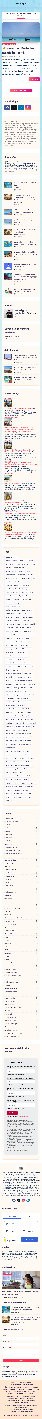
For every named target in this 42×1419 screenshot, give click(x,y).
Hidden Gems (9, 628)
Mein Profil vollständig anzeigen (23, 317)
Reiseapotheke (26, 716)
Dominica (8, 1391)
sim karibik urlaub (11, 748)
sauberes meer (22, 730)
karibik (28, 638)
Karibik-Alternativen (12, 656)
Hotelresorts (20, 628)
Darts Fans (18, 582)
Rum (34, 726)
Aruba (5, 1389)
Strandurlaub (25, 762)
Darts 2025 (9, 582)
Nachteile (32, 688)
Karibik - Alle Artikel (21, 1407)
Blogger (35, 1415)
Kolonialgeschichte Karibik (13, 673)
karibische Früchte (11, 663)
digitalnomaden (23, 596)
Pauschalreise (17, 702)
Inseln (7, 631)
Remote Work (32, 723)
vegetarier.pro (9, 491)
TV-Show (31, 783)
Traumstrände (26, 776)
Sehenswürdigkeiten (25, 744)
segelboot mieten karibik (23, 733)
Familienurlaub (10, 613)
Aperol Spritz (9, 564)
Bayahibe (21, 571)
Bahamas (12, 1389)
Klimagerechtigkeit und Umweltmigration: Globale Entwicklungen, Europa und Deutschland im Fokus (20, 464)
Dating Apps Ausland (12, 592)
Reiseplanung (29, 719)
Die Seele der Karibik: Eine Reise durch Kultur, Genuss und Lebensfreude (25, 185)
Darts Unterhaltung (21, 589)
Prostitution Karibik (24, 709)
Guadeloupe (10, 1396)
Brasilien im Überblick (12, 484)
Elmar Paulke (27, 599)
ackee (16, 557)
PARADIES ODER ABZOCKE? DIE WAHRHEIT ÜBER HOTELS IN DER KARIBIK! (25, 357)
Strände (15, 762)
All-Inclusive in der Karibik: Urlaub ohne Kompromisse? (24, 211)
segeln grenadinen (11, 740)
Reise (7, 716)
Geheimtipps (25, 620)
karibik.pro (21, 3)
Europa (18, 603)
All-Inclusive (29, 560)
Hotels (29, 628)
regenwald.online (10, 461)
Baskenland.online (10, 512)
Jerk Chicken (9, 638)
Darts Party (25, 585)
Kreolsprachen (20, 677)
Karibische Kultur (24, 663)
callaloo (30, 575)
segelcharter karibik (12, 737)
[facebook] (7, 107)
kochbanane (15, 670)
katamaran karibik (28, 666)
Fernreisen (9, 617)
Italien (25, 635)
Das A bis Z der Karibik (24, 1382)
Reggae (29, 712)
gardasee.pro (8, 398)
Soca (28, 751)
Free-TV (17, 617)
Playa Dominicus (10, 705)
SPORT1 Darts (31, 758)
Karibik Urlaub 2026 (22, 652)
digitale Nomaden (11, 596)
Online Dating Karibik (23, 698)
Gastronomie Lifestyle (12, 620)
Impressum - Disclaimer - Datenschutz (21, 1412)
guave (18, 624)
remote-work (9, 726)
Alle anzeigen (21, 18)
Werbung (28, 793)
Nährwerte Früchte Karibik (13, 691)
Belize (29, 571)
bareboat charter (19, 567)
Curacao (30, 1389)
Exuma (34, 1391)
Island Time (16, 635)
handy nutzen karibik (29, 624)
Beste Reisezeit (10, 575)
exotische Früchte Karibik (13, 606)
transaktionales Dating (12, 776)
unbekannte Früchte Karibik (14, 786)
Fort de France (21, 1394)
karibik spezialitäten (26, 649)
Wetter (8, 797)
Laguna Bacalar (21, 684)
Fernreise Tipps (22, 613)
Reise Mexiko (15, 716)
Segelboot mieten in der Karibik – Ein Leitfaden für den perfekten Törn (25, 232)
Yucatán (8, 801)
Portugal (20, 705)
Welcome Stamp (18, 793)
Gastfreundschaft (27, 617)
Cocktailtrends (25, 578)
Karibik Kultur (24, 645)
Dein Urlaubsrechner (28, 1400)
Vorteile (8, 793)
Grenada (31, 1394)
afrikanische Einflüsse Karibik (14, 560)
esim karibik (9, 603)
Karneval (17, 666)
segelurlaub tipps (11, 744)
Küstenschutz (9, 684)
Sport (15, 758)
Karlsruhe (9, 666)
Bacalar (33, 564)
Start (12, 1382)
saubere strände (11, 730)
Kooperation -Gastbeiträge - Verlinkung (21, 1409)
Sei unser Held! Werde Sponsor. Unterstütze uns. (25, 265)
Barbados (8, 567)
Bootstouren (21, 575)
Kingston (30, 1398)
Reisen (20, 719)
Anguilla (35, 1387)
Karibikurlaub (20, 659)
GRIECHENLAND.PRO (11, 417)
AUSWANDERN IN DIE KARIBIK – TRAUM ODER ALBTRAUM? (25, 378)
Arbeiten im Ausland (9, 44)
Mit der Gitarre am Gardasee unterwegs (18, 408)
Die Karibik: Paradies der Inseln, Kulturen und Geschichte (25, 290)
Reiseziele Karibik (20, 723)
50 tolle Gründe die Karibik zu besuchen (21, 1385)
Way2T (20, 1415)
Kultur (7, 680)
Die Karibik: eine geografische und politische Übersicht (21, 1405)
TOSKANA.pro (8, 440)
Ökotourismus (10, 698)
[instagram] (28, 107)
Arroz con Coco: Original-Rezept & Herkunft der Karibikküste (25, 368)
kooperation (27, 673)
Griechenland (10, 624)
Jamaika (32, 635)
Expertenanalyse (27, 610)
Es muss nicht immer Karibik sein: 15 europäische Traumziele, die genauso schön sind (26, 254)
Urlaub (8, 790)
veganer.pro (8, 523)
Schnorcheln (9, 733)
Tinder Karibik (28, 769)
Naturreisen (9, 695)
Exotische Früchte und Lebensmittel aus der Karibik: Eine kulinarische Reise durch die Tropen (24, 198)
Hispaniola (11, 1394)
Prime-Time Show (11, 709)
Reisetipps (9, 723)
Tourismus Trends (17, 772)
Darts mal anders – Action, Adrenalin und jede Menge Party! (26, 243)
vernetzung (26, 790)
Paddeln (8, 702)
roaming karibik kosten (23, 726)
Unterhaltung (29, 786)
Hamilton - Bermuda (29, 1396)
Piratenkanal (28, 702)
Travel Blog (9, 779)
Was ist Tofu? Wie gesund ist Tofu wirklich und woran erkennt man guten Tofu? (20, 533)
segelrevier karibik (25, 740)
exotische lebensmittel (12, 610)
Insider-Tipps (27, 631)
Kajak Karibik (19, 638)
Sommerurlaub (10, 755)
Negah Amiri (19, 695)
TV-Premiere (22, 783)
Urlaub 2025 (16, 790)
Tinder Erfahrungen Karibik (13, 769)
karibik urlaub (10, 652)
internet (8, 635)
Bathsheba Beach (11, 571)
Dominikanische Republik (13, 599)
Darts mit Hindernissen (12, 585)
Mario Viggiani (8, 56)
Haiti (18, 1396)
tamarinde (9, 765)
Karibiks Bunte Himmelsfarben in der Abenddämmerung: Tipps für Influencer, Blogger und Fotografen (25, 278)
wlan (13, 797)
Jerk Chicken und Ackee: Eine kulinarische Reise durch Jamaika (20, 1293)
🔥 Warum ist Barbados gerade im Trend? (25, 221)
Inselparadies (16, 631)
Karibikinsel (9, 659)
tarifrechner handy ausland (23, 765)
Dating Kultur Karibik (27, 592)
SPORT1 (21, 758)
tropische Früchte (11, 783)
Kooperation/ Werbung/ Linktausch (12, 337)
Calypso (8, 578)
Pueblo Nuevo (10, 712)
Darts (34, 578)
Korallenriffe (9, 677)
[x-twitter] (14, 107)
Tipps (7, 772)
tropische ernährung (21, 779)
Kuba (29, 677)
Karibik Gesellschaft (12, 645)
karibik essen (9, 642)
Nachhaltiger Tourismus (20, 688)
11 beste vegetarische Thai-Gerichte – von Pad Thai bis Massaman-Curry (20, 502)
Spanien (27, 755)
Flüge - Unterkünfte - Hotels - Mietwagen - (17, 1387)
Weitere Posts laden (21, 90)
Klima (7, 670)
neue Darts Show (31, 695)
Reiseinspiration (10, 719)
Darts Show (9, 589)
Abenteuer (9, 557)
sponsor (8, 758)
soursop (19, 755)
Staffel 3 (8, 762)
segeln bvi (23, 737)
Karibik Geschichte (21, 642)
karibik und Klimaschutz (21, 1403)
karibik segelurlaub (11, 649)
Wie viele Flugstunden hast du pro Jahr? (20, 1078)
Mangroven (32, 684)
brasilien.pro (8, 474)
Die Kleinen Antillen (13, 1400)
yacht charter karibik (24, 797)
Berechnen (12, 1113)
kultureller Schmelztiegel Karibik (22, 680)
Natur (25, 691)
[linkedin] (21, 107)
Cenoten (15, 578)
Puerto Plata (20, 712)
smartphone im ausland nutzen (15, 751)
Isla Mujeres (13, 1398)
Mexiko (8, 688)
